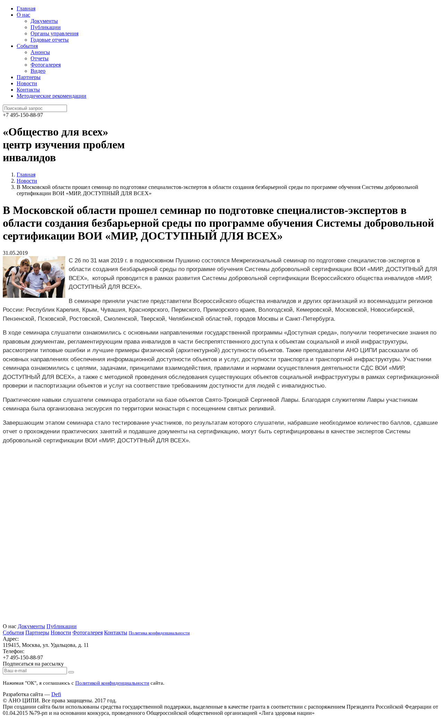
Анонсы (40, 52)
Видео (38, 71)
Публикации (46, 27)
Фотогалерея (46, 65)
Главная (26, 8)
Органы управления (54, 33)
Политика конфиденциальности (159, 633)
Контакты (28, 90)
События (27, 46)
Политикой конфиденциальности (112, 683)
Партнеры (29, 77)
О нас (23, 15)
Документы (44, 21)
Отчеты (40, 58)
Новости (27, 83)
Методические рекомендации (51, 96)
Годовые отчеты (50, 40)
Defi (56, 694)
